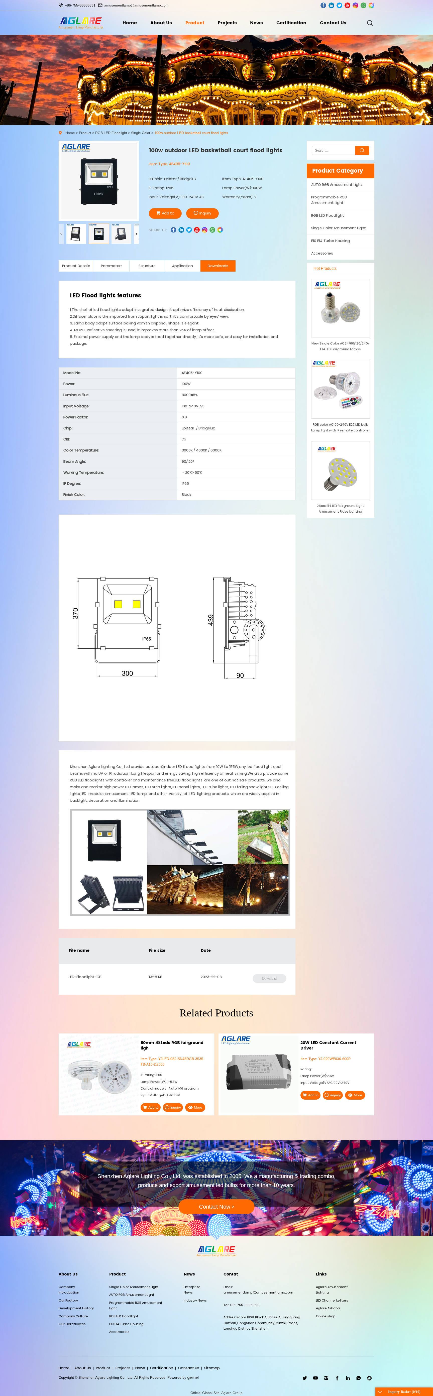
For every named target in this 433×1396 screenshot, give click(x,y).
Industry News (195, 1300)
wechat (371, 5)
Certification (291, 23)
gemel (193, 1377)
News (256, 23)
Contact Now (216, 1207)
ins (355, 5)
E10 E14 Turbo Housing (330, 240)
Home (130, 23)
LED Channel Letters (332, 1300)
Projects (227, 23)
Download (269, 978)
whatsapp (363, 5)
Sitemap (212, 1367)
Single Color (140, 133)
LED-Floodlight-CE (85, 976)
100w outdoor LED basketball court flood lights (191, 133)
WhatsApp (358, 1378)
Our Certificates (72, 1324)
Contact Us (333, 23)
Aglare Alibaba (328, 1308)
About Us (161, 23)
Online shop (326, 1316)
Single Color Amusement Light (338, 227)
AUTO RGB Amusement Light (336, 184)
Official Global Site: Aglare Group (216, 1393)
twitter (339, 5)
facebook (323, 5)
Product (194, 23)
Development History (76, 1308)
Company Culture (73, 1316)
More (198, 1095)
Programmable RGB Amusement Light (329, 200)
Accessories (322, 253)
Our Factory (68, 1300)
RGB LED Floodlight (111, 133)
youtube (347, 5)
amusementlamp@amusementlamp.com (136, 5)
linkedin (331, 5)
